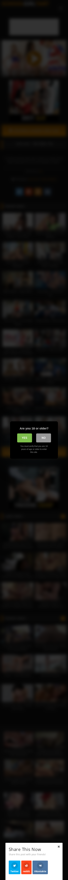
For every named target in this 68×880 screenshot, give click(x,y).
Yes (24, 437)
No (44, 437)
